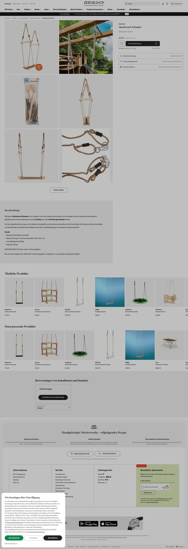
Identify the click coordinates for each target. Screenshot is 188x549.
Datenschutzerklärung (11, 543)
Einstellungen (33, 538)
